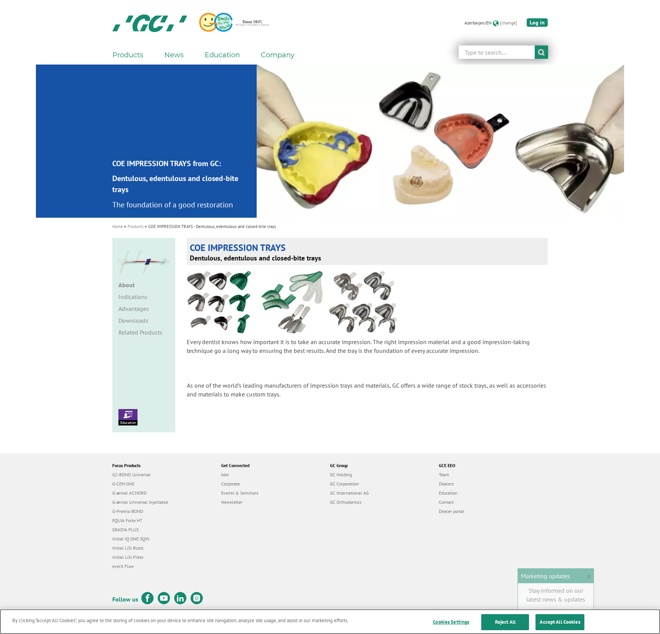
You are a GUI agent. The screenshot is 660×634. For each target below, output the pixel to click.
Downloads (133, 320)
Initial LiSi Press (127, 557)
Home (117, 226)
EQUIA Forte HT (127, 520)
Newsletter (232, 502)
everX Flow (123, 566)
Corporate (230, 484)
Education (128, 422)
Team (444, 474)
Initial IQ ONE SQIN (130, 539)
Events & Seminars (239, 493)
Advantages (133, 308)
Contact (446, 502)
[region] (330, 621)
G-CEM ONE (123, 484)
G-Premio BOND (127, 511)
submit (541, 52)
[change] (508, 23)
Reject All (505, 622)
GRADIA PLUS (125, 529)
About (126, 285)
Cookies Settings (451, 622)
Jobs (225, 474)
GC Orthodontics (345, 502)
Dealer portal (451, 511)
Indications (132, 297)
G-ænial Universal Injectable (140, 502)
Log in (537, 22)
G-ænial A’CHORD (129, 493)
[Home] (150, 22)
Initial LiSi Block (128, 548)
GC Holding (341, 474)
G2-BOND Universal (131, 474)
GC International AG (349, 493)
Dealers (446, 484)
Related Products (140, 332)
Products (136, 226)
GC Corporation (344, 484)
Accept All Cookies (560, 622)
